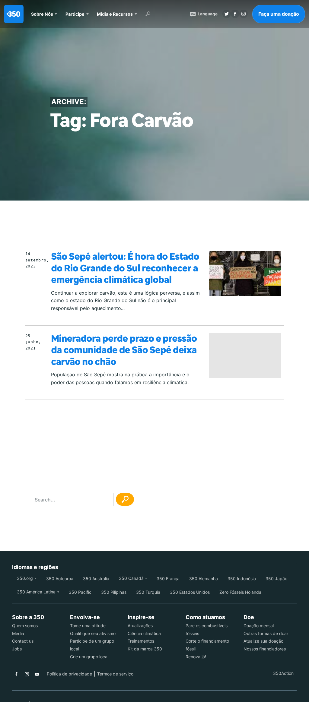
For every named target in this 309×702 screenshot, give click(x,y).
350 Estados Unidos (190, 592)
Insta (243, 14)
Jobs (17, 648)
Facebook (16, 674)
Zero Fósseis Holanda (240, 592)
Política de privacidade (69, 673)
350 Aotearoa (59, 578)
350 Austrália (96, 578)
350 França (168, 578)
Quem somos (25, 625)
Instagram (27, 674)
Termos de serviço (115, 673)
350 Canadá (131, 578)
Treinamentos (141, 641)
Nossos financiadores (265, 648)
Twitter (226, 14)
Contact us (22, 641)
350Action (283, 673)
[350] (14, 14)
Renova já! (196, 656)
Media (18, 633)
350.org (25, 578)
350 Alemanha (203, 578)
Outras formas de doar (266, 633)
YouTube (37, 674)
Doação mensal (259, 625)
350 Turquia (148, 592)
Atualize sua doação (263, 641)
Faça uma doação (278, 14)
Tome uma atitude (88, 625)
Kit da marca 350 (145, 648)
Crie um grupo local (89, 656)
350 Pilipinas (113, 592)
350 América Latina (36, 591)
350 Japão (276, 578)
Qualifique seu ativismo (93, 633)
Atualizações (140, 625)
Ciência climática (144, 633)
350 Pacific (80, 592)
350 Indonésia (242, 578)
